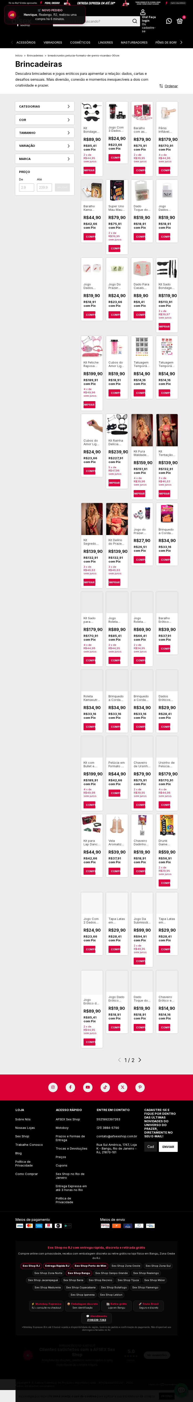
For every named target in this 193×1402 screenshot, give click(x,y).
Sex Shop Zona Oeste (126, 1265)
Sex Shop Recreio (100, 1280)
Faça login (149, 18)
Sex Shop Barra (73, 1280)
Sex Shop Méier (154, 1280)
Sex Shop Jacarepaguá (43, 1280)
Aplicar (62, 187)
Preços (61, 1157)
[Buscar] (134, 21)
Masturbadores (134, 42)
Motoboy (62, 1128)
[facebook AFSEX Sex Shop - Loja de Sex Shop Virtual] (70, 1087)
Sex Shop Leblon (111, 1294)
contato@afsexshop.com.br (116, 1136)
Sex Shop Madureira (48, 1287)
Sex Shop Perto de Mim (90, 1265)
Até (39, 179)
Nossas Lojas (25, 1128)
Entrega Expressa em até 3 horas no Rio (71, 1188)
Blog (18, 1153)
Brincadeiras (35, 55)
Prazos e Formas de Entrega (70, 1138)
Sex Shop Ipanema (83, 1294)
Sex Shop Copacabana (81, 1287)
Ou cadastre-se (149, 27)
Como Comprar (26, 1174)
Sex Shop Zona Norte (48, 1273)
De (21, 179)
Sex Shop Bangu (79, 1273)
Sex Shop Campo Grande (111, 1273)
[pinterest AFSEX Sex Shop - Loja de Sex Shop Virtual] (140, 1087)
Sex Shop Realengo (146, 1273)
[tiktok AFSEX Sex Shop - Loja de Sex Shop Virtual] (105, 1087)
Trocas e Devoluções (71, 1148)
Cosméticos (80, 42)
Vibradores (53, 42)
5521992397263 (108, 1119)
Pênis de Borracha (171, 42)
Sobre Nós (23, 1119)
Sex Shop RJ (31, 1265)
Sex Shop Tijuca (128, 1280)
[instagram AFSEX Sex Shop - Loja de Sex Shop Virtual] (53, 1087)
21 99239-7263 (96, 1319)
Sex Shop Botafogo (114, 1287)
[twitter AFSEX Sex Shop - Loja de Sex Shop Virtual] (122, 1087)
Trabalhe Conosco (29, 1144)
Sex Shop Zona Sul (158, 1265)
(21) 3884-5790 (107, 1128)
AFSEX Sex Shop (68, 1119)
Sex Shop (22, 1136)
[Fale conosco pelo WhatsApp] (169, 22)
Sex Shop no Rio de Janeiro (70, 1175)
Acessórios (26, 42)
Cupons (61, 1165)
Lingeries (105, 42)
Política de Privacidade (24, 1163)
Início (19, 55)
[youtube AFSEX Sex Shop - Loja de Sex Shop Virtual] (87, 1087)
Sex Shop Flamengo (145, 1287)
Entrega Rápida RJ (57, 1265)
